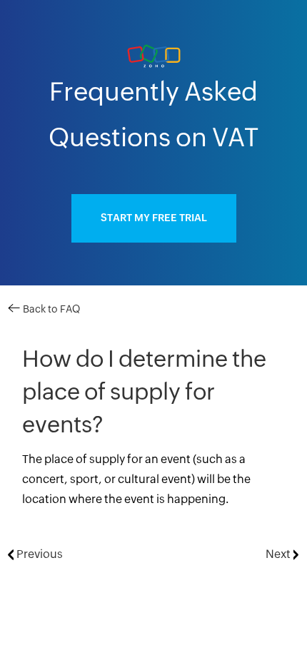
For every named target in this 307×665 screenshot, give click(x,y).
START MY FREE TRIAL (154, 218)
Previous (38, 554)
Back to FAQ (50, 310)
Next (279, 554)
